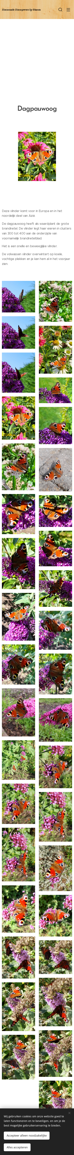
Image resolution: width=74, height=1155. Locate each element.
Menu (68, 9)
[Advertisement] (37, 58)
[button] (60, 9)
